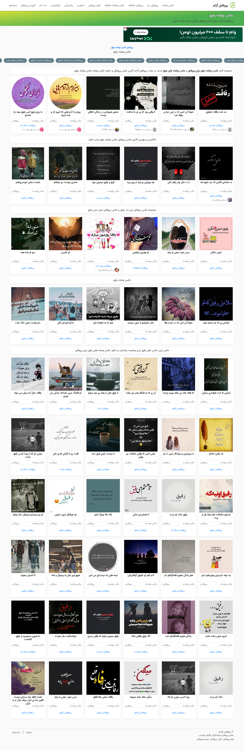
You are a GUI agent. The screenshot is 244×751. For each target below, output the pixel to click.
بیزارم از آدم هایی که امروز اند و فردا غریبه (66, 113)
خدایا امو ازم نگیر (66, 323)
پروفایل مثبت (65, 469)
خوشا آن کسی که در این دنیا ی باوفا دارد (178, 113)
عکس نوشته (168, 5)
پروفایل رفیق (178, 125)
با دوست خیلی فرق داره (103, 454)
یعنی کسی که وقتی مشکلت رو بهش (140, 455)
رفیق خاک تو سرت (178, 515)
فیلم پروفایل (94, 5)
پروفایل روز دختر (103, 266)
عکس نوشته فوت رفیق (101, 60)
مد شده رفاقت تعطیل (216, 112)
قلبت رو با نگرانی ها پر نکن (65, 454)
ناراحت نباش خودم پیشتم (28, 182)
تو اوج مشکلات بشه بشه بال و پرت (216, 516)
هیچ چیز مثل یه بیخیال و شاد (65, 575)
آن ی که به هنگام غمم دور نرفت (141, 393)
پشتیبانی (68, 5)
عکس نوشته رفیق (221, 15)
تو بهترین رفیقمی (141, 252)
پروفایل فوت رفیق (157, 60)
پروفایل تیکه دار (28, 125)
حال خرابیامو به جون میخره (141, 323)
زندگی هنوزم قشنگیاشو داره (178, 636)
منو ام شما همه (28, 252)
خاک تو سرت (216, 697)
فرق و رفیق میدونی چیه (103, 182)
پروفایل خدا (103, 408)
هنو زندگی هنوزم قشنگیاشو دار (178, 575)
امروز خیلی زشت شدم (216, 636)
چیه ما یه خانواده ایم (103, 323)
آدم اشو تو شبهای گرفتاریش (141, 575)
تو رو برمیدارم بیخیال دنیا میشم (28, 515)
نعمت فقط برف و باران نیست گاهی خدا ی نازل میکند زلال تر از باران (28, 700)
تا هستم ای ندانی (141, 515)
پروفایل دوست (103, 125)
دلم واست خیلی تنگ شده (27, 323)
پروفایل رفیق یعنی (15, 60)
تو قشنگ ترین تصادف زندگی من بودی (65, 394)
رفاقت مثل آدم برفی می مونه (28, 393)
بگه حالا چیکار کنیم (103, 515)
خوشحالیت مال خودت (65, 636)
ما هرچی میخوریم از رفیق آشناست (28, 637)
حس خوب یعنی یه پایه (178, 252)
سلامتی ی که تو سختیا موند (216, 323)
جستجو (13, 5)
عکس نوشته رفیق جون (130, 60)
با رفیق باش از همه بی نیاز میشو (103, 393)
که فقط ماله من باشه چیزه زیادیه (178, 393)
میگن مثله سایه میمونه (141, 697)
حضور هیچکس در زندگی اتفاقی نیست (103, 113)
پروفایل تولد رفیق (210, 60)
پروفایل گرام (220, 5)
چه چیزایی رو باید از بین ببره (140, 182)
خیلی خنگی (216, 252)
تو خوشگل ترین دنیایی (66, 515)
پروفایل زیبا (152, 5)
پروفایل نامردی (216, 125)
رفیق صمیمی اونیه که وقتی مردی (103, 636)
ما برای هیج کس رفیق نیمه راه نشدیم (27, 113)
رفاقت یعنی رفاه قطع (103, 697)
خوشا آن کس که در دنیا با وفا (179, 323)
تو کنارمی (65, 252)
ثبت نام (43, 5)
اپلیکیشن (55, 5)
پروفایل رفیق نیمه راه (184, 60)
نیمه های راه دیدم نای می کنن (103, 575)
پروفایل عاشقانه (135, 5)
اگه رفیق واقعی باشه (140, 636)
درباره (29, 732)
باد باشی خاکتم (216, 454)
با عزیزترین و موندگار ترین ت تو (178, 454)
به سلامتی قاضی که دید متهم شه (216, 182)
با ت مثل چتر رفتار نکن (179, 182)
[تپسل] (125, 29)
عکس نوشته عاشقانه (114, 5)
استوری (80, 5)
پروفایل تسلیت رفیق (41, 60)
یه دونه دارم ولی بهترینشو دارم (216, 575)
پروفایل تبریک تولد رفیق (70, 60)
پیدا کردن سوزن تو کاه (178, 697)
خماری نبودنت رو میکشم (65, 182)
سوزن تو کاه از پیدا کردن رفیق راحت (27, 455)
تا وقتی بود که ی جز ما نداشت (140, 112)
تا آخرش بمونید (28, 575)
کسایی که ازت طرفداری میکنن (216, 393)
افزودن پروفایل (28, 5)
